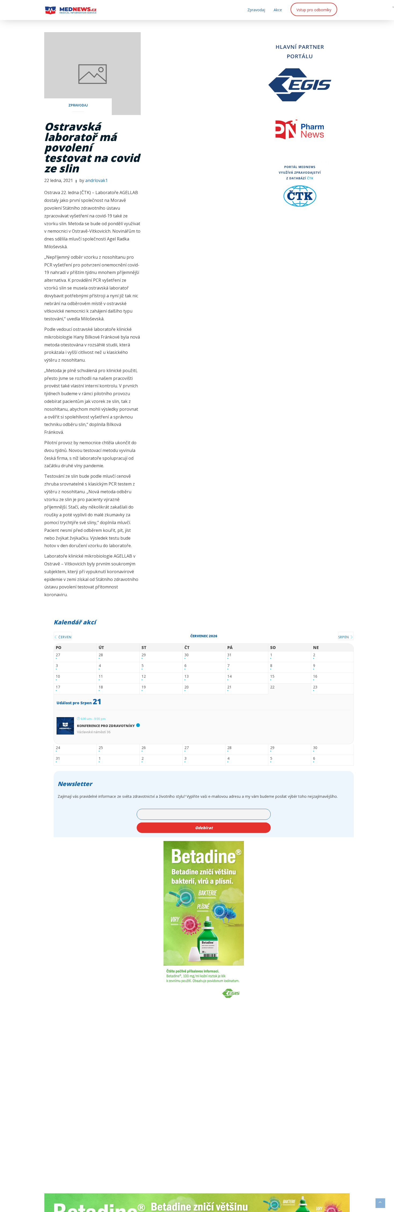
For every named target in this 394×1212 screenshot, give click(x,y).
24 (58, 748)
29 (144, 655)
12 (144, 676)
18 (101, 687)
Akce (278, 9)
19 (144, 687)
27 (58, 655)
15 (272, 676)
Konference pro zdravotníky (106, 725)
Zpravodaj (256, 9)
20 (186, 687)
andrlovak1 (96, 180)
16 (315, 676)
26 (144, 748)
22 (272, 687)
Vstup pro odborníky (313, 9)
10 (58, 676)
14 (229, 676)
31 (229, 655)
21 (229, 687)
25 (101, 748)
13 (186, 676)
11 (101, 676)
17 (58, 687)
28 (101, 655)
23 (315, 687)
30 (186, 655)
